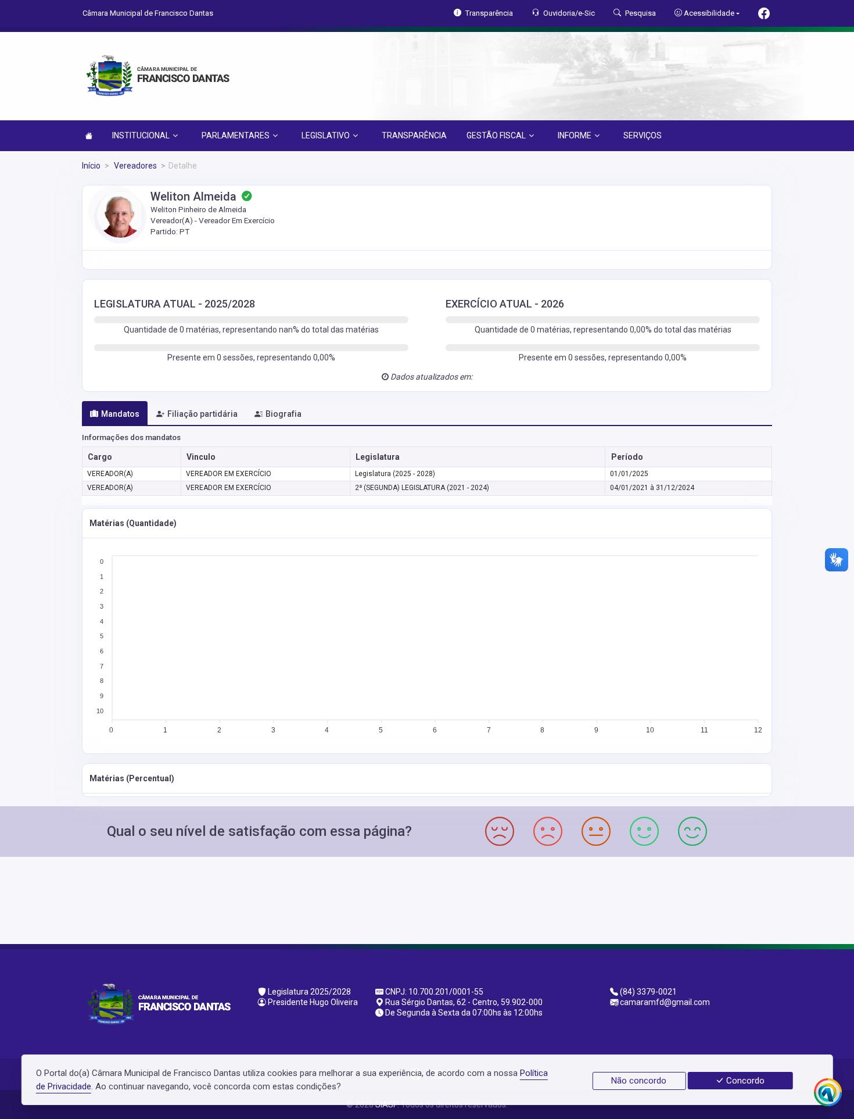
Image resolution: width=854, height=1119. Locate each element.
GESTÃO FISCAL (496, 135)
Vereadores (134, 165)
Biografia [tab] (283, 414)
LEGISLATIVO (326, 135)
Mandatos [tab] (120, 414)
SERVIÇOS (642, 135)
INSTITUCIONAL (141, 135)
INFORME (574, 135)
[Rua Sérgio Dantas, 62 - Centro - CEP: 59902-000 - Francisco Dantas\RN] (427, 899)
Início (91, 165)
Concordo (744, 1080)
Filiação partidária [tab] (202, 414)
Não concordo (638, 1080)
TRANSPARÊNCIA (414, 135)
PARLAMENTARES (236, 135)
